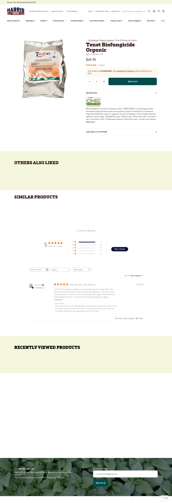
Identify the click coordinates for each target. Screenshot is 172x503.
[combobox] (133, 11)
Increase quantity (104, 81)
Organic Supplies (107, 40)
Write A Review (119, 249)
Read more (90, 121)
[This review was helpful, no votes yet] (136, 318)
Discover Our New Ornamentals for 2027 (21, 2)
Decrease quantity (89, 81)
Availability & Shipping (125, 71)
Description (91, 93)
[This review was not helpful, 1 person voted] (141, 318)
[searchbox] (37, 269)
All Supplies (93, 40)
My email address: (100, 468)
